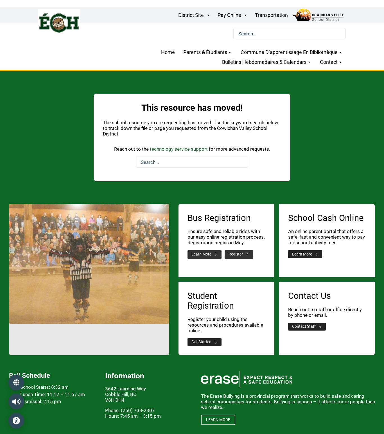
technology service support (179, 149)
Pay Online (229, 15)
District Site (191, 15)
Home (168, 52)
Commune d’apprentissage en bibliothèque (289, 52)
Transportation (271, 15)
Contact (329, 62)
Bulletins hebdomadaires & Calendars (264, 62)
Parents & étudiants (205, 52)
